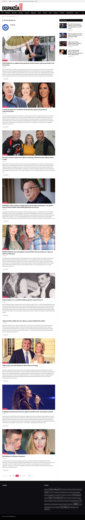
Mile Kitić (54, 500)
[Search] (82, 12)
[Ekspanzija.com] (12, 7)
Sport (39, 12)
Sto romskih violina (48, 507)
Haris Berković (58, 498)
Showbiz (21, 12)
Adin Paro (46, 489)
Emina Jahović (69, 495)
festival (46, 498)
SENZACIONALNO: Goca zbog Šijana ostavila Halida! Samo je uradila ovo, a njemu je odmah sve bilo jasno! (27, 252)
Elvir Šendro (63, 495)
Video (76, 12)
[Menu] (2, 13)
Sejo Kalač (65, 504)
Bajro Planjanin (78, 489)
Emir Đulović (77, 495)
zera (77, 507)
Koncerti (62, 12)
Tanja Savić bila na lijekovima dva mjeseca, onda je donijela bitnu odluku (23, 321)
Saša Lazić (60, 504)
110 (20, 475)
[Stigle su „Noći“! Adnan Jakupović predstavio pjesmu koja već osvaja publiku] (63, 43)
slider (76, 504)
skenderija (70, 504)
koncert (46, 500)
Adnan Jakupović (54, 489)
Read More (5, 78)
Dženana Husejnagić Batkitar (50, 495)
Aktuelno (14, 12)
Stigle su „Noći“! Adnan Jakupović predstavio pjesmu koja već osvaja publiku (74, 43)
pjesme (49, 504)
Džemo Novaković (77, 492)
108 (13, 475)
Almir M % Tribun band (71, 489)
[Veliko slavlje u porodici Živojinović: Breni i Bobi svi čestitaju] (28, 351)
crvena (51, 492)
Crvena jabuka (56, 492)
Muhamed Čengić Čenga (74, 500)
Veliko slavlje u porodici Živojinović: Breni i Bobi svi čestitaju (20, 365)
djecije (71, 492)
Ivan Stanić (69, 498)
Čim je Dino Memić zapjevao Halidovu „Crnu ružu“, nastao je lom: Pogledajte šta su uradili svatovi (75, 26)
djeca (68, 492)
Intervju (56, 12)
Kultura (45, 12)
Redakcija (12, 25)
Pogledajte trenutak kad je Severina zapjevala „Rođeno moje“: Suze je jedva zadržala (27, 411)
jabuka (74, 498)
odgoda (46, 504)
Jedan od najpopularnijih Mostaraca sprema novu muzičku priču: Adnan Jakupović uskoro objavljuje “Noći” (24, 1)
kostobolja (50, 500)
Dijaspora (33, 12)
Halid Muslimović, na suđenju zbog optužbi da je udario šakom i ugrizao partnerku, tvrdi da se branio (28, 64)
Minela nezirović (60, 500)
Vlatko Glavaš (73, 507)
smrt (80, 504)
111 (24, 475)
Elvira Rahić (58, 495)
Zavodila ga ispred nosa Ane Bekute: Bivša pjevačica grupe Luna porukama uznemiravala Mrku (24, 110)
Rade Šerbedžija (55, 504)
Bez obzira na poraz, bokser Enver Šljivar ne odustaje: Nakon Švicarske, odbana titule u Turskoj (28, 158)
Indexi (65, 498)
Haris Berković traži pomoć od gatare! (13, 456)
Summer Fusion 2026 (55, 507)
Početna (7, 12)
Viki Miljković (65, 507)
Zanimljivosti (69, 12)
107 (10, 475)
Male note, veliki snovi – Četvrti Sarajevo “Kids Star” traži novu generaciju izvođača (75, 35)
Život (50, 12)
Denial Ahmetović (63, 492)
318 (29, 475)
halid (50, 498)
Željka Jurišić (47, 509)
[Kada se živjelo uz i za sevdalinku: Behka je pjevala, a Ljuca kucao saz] (28, 285)
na (80, 500)
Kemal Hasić (78, 498)
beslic (47, 492)
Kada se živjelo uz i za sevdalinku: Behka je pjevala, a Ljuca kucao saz (22, 300)
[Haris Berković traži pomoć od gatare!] (28, 441)
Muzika (27, 12)
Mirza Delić (67, 500)
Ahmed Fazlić (64, 489)
